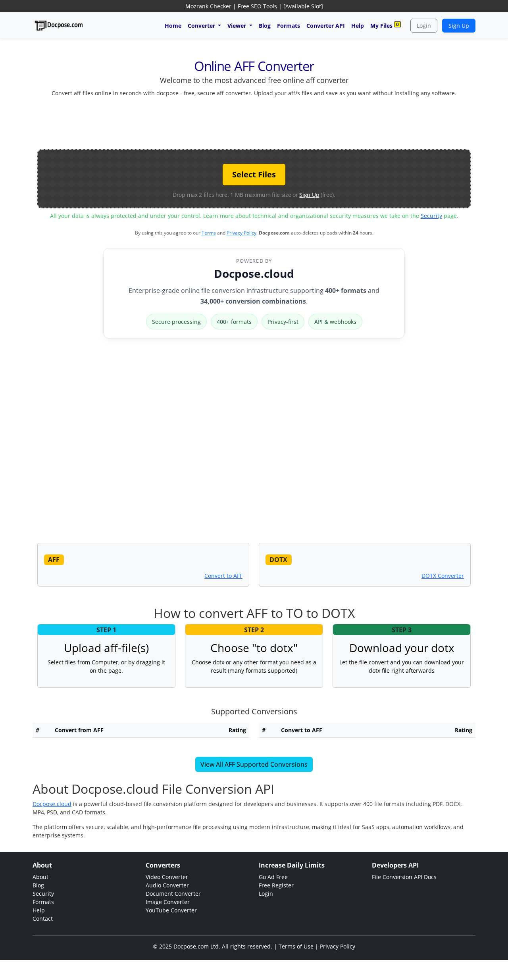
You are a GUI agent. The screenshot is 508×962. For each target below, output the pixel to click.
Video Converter (167, 877)
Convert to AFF (223, 575)
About (40, 877)
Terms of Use (296, 946)
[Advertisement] (254, 121)
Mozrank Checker (208, 6)
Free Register (276, 885)
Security (431, 215)
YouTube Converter (171, 910)
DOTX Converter (442, 575)
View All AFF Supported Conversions (254, 764)
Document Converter (173, 893)
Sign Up (458, 25)
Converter (202, 25)
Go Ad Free (273, 877)
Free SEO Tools (257, 6)
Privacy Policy (241, 232)
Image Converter (168, 902)
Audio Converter (167, 885)
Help (357, 25)
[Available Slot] (303, 6)
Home (173, 25)
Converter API (325, 25)
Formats (288, 25)
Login (424, 25)
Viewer (237, 25)
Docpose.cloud (254, 273)
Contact (43, 918)
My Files (384, 25)
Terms (209, 232)
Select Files (254, 174)
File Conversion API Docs (404, 877)
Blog (265, 25)
